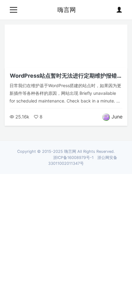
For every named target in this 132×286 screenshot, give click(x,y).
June (116, 117)
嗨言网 (66, 10)
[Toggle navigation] (13, 10)
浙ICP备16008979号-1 (73, 157)
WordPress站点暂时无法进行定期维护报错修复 (66, 79)
